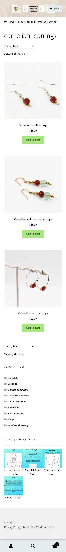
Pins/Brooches (16, 413)
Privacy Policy (12, 527)
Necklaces (13, 407)
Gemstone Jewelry (18, 389)
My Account (11, 546)
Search (33, 546)
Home (11, 21)
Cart (51, 543)
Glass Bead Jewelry (18, 395)
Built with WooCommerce (38, 527)
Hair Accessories (17, 401)
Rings (11, 419)
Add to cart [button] (33, 139)
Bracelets (13, 378)
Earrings (12, 383)
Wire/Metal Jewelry (18, 425)
